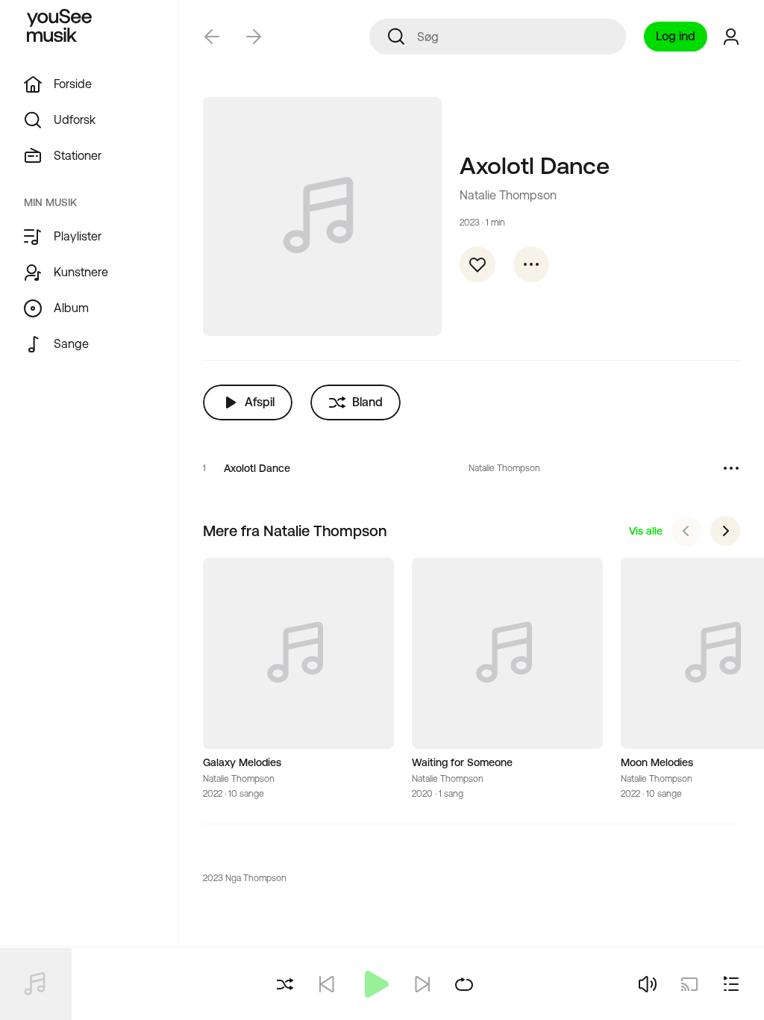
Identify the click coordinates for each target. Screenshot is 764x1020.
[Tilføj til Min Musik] (477, 264)
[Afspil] (374, 984)
